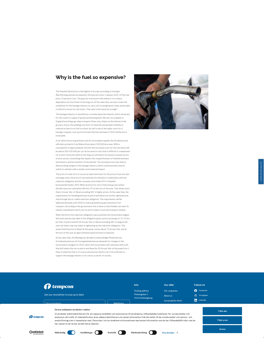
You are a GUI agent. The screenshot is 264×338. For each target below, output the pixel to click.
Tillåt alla (222, 311)
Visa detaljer (168, 332)
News (184, 6)
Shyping (241, 6)
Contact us (217, 6)
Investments (199, 6)
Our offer (169, 285)
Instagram (203, 295)
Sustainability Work (173, 300)
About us (171, 6)
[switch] (99, 332)
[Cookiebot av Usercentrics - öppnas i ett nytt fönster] (36, 333)
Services (157, 6)
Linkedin (202, 300)
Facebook (203, 290)
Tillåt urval (222, 320)
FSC (230, 6)
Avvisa (222, 329)
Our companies (171, 290)
